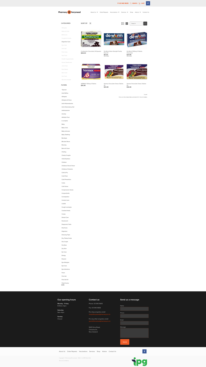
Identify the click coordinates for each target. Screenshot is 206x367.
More (62, 284)
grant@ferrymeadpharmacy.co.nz (99, 321)
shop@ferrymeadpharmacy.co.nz (99, 314)
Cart (143, 3)
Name (122, 305)
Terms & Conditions (64, 360)
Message (123, 327)
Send (125, 342)
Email (122, 320)
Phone (122, 313)
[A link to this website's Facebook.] (148, 3)
